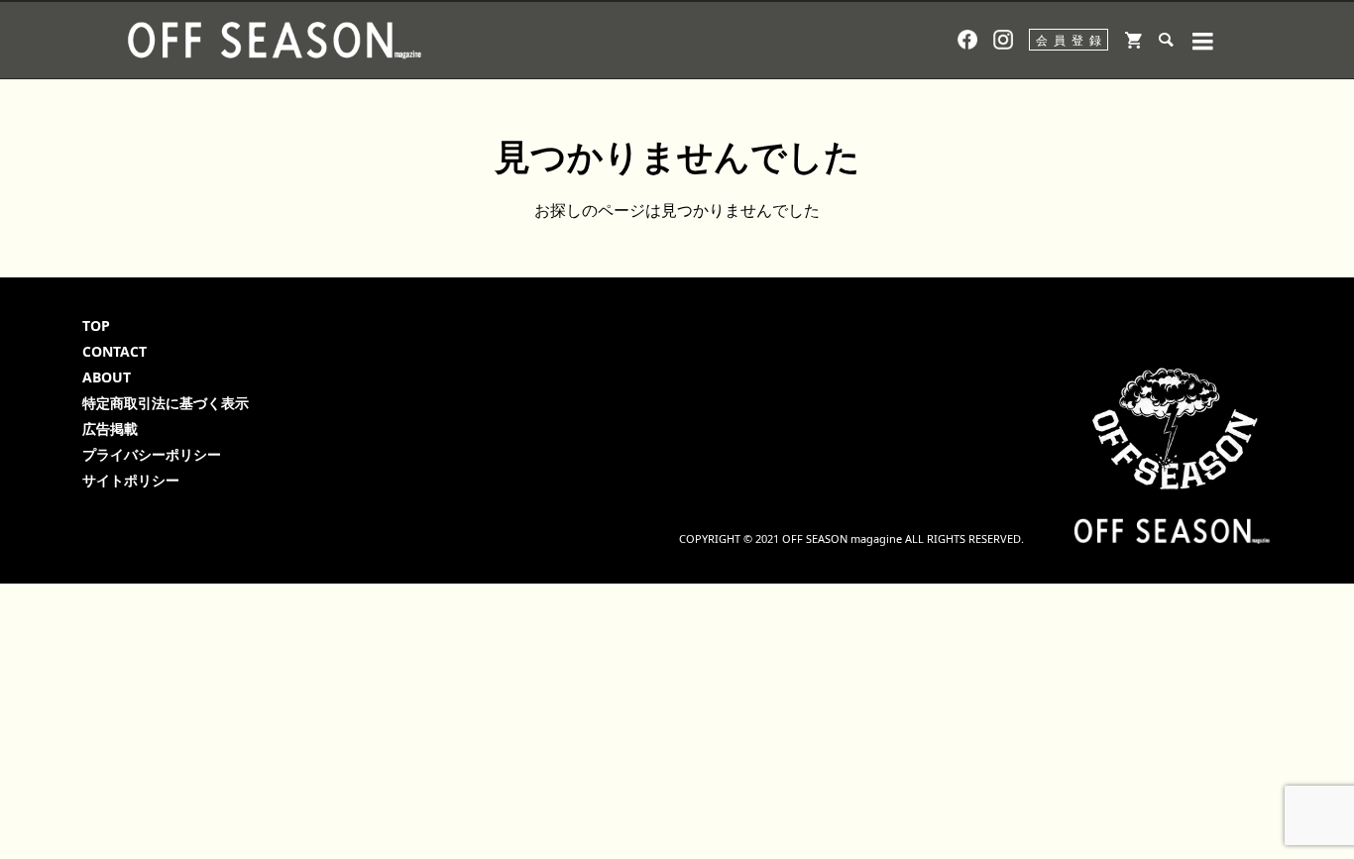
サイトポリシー (130, 480)
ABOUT (106, 377)
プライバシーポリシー (151, 454)
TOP (96, 325)
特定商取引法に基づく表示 (165, 402)
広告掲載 (110, 428)
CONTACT (114, 351)
